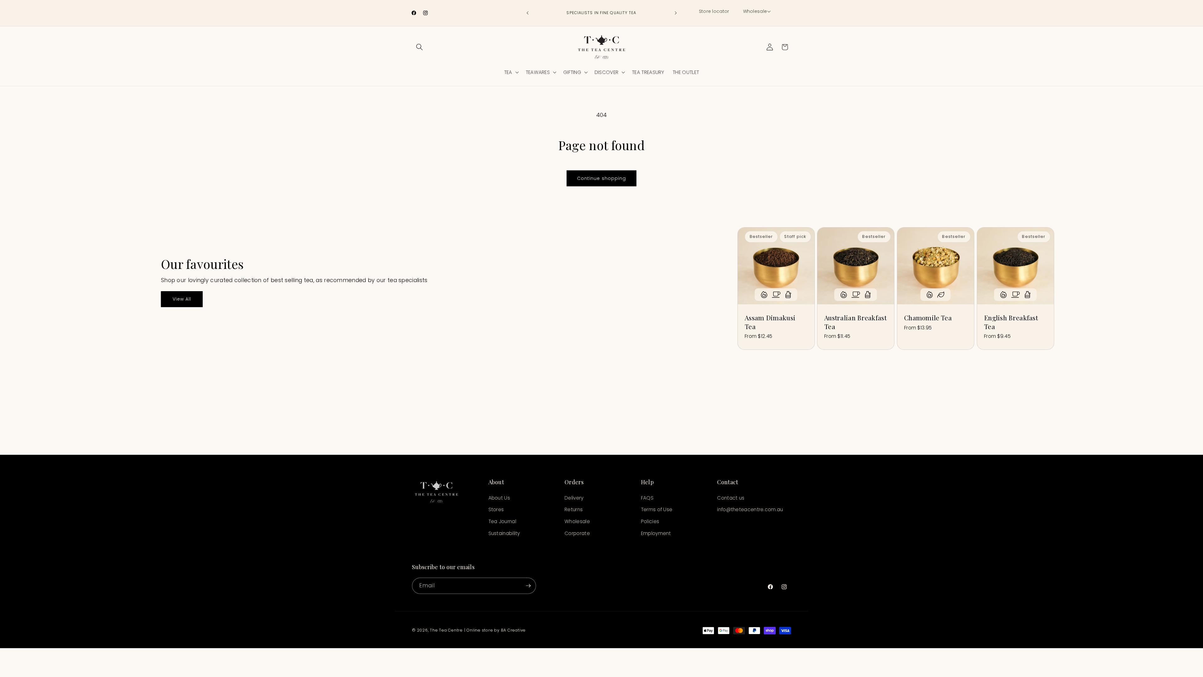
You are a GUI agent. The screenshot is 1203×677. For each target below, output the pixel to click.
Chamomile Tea (928, 317)
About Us (499, 498)
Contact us (730, 498)
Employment (656, 533)
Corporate (577, 533)
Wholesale (577, 521)
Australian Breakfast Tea (855, 321)
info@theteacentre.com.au (750, 509)
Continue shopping (601, 178)
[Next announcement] (676, 13)
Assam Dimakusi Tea (770, 321)
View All (182, 299)
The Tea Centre (446, 630)
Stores (496, 509)
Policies (650, 521)
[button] (756, 11)
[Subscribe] (528, 586)
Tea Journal (502, 521)
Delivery (574, 498)
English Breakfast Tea (1011, 321)
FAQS (647, 498)
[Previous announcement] (527, 13)
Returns (574, 509)
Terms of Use (657, 509)
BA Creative (513, 630)
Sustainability (504, 533)
